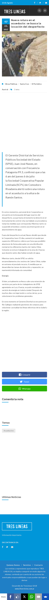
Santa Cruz (24, 84)
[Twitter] (41, 2)
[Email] (38, 596)
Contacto (38, 565)
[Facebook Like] (17, 596)
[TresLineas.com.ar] (15, 10)
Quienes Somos (13, 565)
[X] (24, 596)
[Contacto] (46, 2)
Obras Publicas (11, 84)
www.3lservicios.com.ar (24, 589)
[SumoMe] (45, 596)
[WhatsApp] (31, 596)
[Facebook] (36, 2)
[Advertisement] (24, 123)
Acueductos (9, 430)
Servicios (27, 565)
